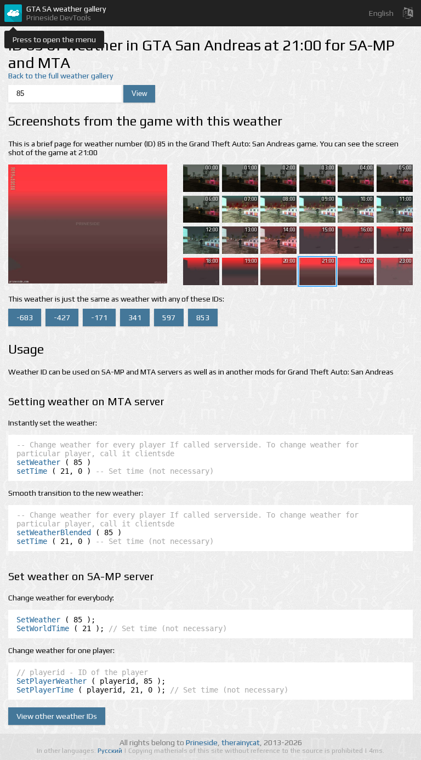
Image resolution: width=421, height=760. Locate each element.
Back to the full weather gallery (60, 75)
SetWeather (38, 619)
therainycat (240, 742)
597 (168, 317)
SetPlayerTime (44, 689)
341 (134, 317)
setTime (31, 471)
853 (202, 317)
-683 (24, 317)
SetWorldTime (42, 628)
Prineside (202, 742)
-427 (62, 317)
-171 (99, 317)
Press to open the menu (54, 39)
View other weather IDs (56, 716)
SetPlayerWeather (51, 681)
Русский (111, 751)
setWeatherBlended (53, 532)
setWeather (38, 462)
